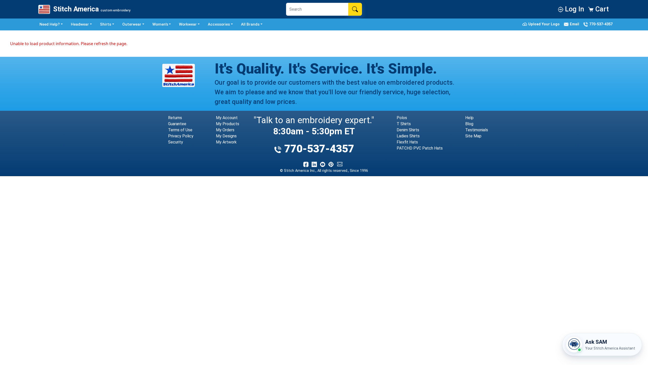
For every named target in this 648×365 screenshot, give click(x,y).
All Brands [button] (250, 24)
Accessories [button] (219, 24)
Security (175, 142)
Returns (175, 117)
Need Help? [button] (49, 24)
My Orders (225, 129)
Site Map (473, 136)
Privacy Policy (180, 136)
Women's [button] (160, 24)
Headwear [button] (80, 24)
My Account (227, 117)
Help (469, 117)
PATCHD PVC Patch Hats (420, 148)
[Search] (355, 9)
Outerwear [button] (131, 24)
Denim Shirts (408, 129)
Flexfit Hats (407, 142)
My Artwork (226, 142)
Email (575, 24)
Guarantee (177, 123)
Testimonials (476, 129)
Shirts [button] (105, 24)
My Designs (226, 136)
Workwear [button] (188, 24)
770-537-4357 (600, 24)
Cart (601, 9)
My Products (227, 123)
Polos (402, 117)
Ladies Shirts (408, 136)
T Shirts (404, 123)
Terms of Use (180, 129)
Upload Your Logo (544, 24)
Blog (469, 123)
